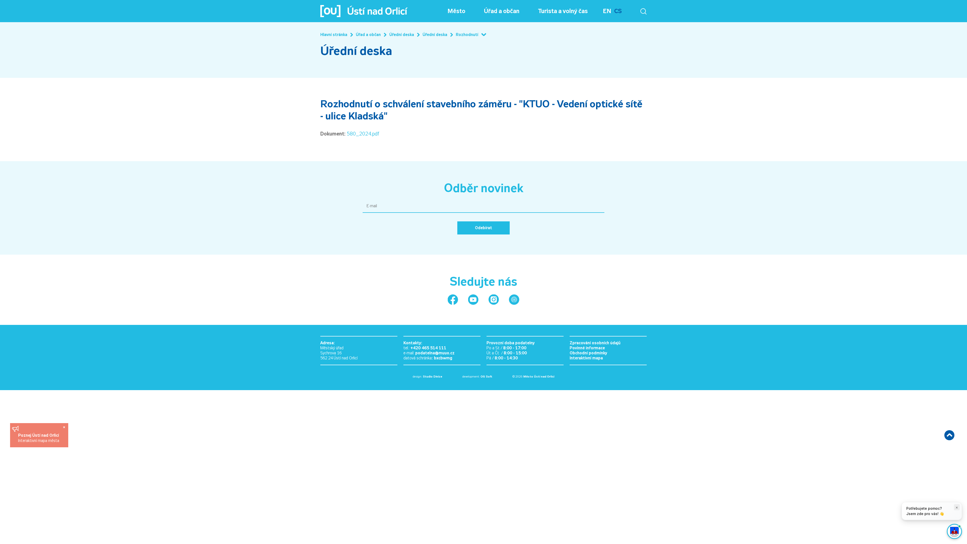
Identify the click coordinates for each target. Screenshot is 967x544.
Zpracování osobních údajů (595, 343)
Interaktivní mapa (586, 358)
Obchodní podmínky (588, 353)
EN (607, 11)
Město (456, 11)
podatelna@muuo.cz (435, 353)
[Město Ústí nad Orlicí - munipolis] (514, 299)
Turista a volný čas (563, 11)
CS (618, 11)
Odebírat (483, 227)
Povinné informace (587, 348)
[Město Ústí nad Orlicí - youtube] (473, 299)
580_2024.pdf (363, 134)
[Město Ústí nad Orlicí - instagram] (494, 299)
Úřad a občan (502, 11)
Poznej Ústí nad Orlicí (39, 435)
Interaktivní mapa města (38, 440)
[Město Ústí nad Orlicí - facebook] (453, 299)
